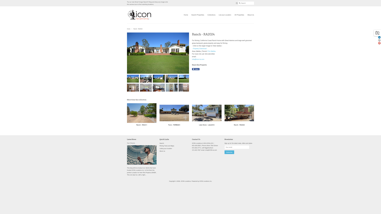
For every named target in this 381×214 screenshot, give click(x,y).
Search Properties (197, 15)
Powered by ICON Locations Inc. (202, 181)
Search (162, 143)
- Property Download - (199, 48)
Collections (211, 15)
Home (186, 15)
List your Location (225, 15)
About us (162, 151)
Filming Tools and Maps (167, 146)
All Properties (239, 15)
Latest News (131, 139)
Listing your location (166, 148)
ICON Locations (186, 181)
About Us (250, 15)
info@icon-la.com (198, 59)
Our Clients (131, 143)
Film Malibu (211, 51)
